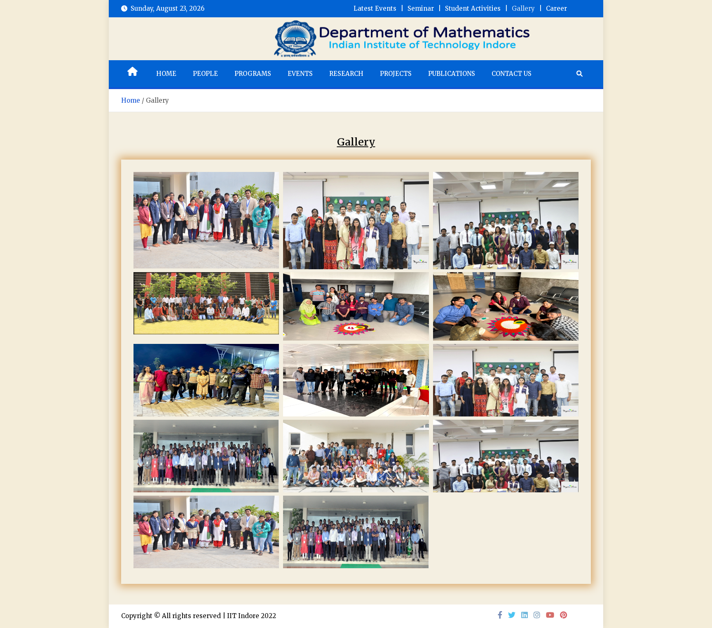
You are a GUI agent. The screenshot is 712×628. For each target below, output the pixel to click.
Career (556, 8)
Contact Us (512, 74)
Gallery (523, 8)
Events (300, 74)
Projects (396, 74)
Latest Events (375, 8)
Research (346, 74)
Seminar (421, 8)
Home (166, 74)
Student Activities (473, 8)
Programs (252, 74)
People (205, 74)
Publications (451, 74)
